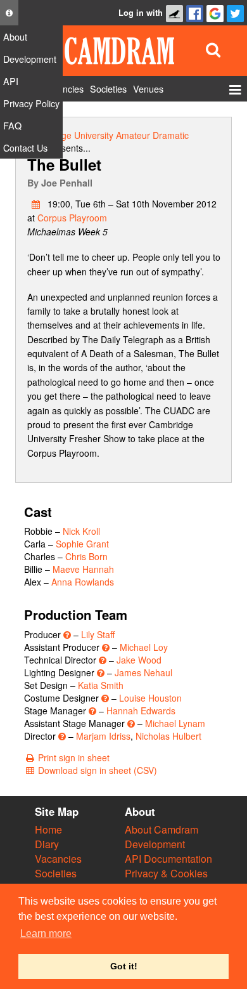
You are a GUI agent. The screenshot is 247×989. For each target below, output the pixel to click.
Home (48, 829)
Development (155, 844)
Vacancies (58, 858)
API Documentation (168, 858)
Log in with (140, 12)
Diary (47, 844)
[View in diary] (36, 203)
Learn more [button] (46, 933)
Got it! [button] (123, 966)
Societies (56, 873)
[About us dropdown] (9, 12)
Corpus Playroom (72, 217)
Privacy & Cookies (166, 873)
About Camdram (161, 829)
